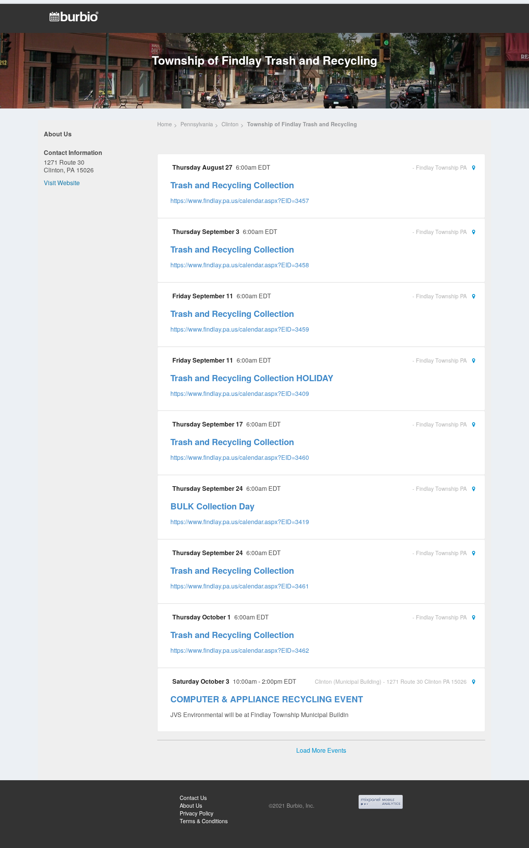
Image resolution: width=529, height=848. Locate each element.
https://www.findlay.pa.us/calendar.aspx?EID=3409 (239, 393)
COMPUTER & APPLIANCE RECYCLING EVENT (266, 699)
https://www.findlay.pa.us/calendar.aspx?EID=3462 (239, 650)
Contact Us (193, 798)
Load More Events (321, 750)
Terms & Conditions (204, 821)
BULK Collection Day (212, 506)
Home (164, 124)
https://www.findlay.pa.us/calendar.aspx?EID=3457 (239, 200)
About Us (191, 805)
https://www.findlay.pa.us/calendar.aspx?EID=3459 (239, 329)
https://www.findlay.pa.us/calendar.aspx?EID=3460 (239, 457)
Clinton (230, 124)
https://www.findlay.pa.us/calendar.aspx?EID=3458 (239, 264)
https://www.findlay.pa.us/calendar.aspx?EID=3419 (239, 521)
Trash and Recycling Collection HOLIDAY (251, 378)
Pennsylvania (196, 124)
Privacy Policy (196, 813)
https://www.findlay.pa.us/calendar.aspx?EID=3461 (239, 585)
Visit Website (62, 182)
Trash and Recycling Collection (232, 185)
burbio (31, 799)
